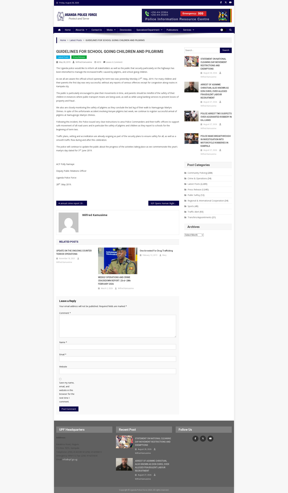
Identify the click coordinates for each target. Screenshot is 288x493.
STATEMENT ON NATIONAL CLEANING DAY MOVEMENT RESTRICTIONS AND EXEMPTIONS (214, 64)
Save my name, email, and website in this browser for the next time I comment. (66, 392)
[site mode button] (223, 29)
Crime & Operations (197, 178)
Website (63, 366)
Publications (172, 30)
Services (187, 30)
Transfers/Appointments (199, 217)
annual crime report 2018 (72, 203)
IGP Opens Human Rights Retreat (165, 203)
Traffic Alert (193, 211)
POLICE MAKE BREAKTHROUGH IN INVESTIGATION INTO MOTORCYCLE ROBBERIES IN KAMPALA (216, 141)
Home (68, 30)
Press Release (79, 57)
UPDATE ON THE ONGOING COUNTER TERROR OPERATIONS (74, 252)
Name (63, 342)
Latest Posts (63, 57)
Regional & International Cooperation (206, 200)
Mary (164, 255)
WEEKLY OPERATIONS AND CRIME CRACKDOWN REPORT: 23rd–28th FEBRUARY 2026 (114, 280)
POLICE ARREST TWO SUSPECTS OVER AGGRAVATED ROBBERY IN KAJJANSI (216, 116)
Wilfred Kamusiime (84, 62)
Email (62, 354)
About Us (80, 30)
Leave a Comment (114, 62)
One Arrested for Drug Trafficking (156, 251)
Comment (65, 313)
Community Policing (197, 172)
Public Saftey (194, 195)
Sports (191, 206)
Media (110, 30)
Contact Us (97, 30)
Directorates (126, 30)
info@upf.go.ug (70, 459)
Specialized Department (147, 30)
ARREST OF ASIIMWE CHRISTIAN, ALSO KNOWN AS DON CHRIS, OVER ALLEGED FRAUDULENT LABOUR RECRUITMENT (215, 91)
